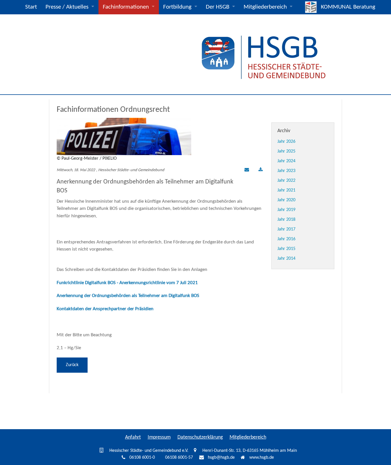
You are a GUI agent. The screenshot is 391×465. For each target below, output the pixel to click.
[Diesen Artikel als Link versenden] (245, 170)
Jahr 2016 (286, 239)
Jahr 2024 (286, 161)
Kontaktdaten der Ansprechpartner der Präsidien (105, 308)
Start (31, 7)
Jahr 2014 (286, 258)
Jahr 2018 (286, 219)
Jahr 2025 (286, 151)
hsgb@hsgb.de (221, 458)
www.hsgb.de (261, 458)
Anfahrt (133, 437)
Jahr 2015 (286, 249)
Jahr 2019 (286, 210)
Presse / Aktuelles (67, 7)
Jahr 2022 (286, 180)
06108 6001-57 (179, 458)
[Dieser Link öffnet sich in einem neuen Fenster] (260, 170)
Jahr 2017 (286, 229)
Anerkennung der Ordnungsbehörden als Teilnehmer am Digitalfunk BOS (128, 295)
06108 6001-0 (142, 458)
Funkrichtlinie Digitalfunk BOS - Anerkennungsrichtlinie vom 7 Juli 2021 (127, 282)
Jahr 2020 (286, 200)
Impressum (159, 437)
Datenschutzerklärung (200, 437)
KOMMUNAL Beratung (348, 7)
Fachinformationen (126, 7)
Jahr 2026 (286, 141)
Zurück (72, 365)
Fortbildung (177, 7)
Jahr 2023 (286, 171)
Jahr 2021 (286, 190)
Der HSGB (217, 7)
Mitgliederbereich (265, 7)
